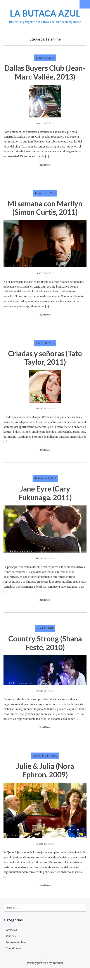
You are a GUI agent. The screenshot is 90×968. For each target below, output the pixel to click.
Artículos (11, 930)
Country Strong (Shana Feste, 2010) (45, 642)
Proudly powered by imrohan (45, 963)
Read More (45, 165)
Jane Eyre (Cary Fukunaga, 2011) (45, 493)
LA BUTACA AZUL (45, 13)
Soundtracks (13, 948)
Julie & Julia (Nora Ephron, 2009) (45, 770)
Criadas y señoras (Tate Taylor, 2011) (45, 357)
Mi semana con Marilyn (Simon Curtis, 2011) (45, 207)
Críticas (50, 123)
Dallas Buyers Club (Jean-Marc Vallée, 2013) (45, 72)
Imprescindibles (16, 942)
